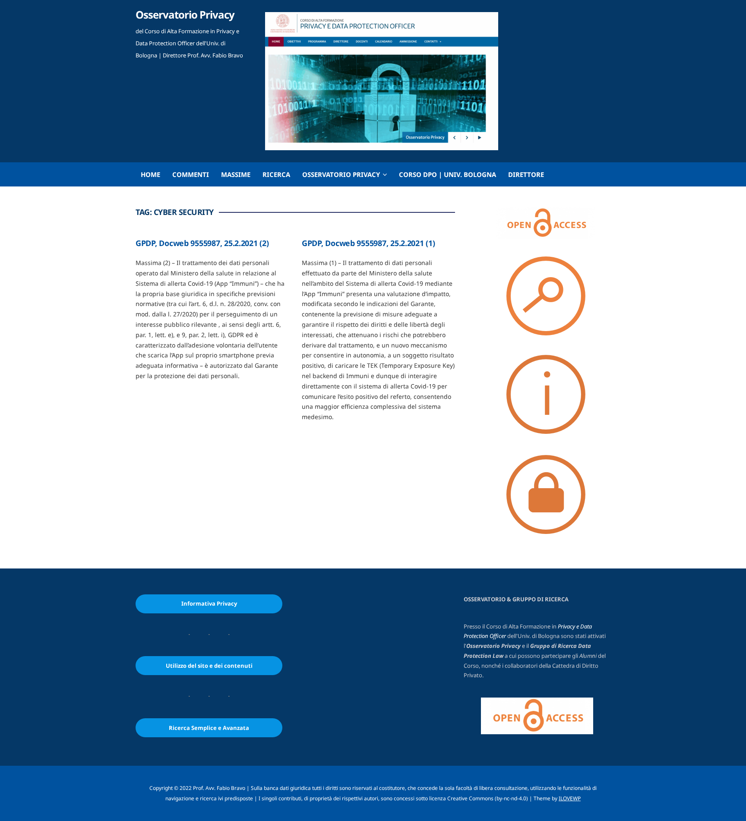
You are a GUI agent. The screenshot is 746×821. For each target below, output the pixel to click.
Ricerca (276, 174)
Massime (235, 174)
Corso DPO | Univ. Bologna (447, 174)
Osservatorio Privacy (185, 14)
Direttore (526, 174)
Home (150, 174)
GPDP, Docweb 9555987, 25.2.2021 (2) (202, 243)
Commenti (190, 174)
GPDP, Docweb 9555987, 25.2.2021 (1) (368, 243)
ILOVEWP (570, 798)
